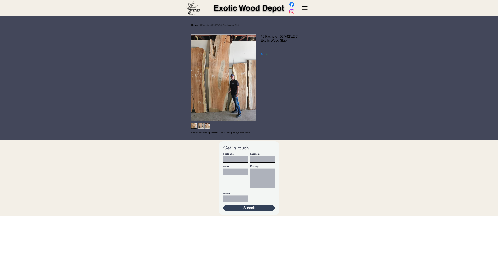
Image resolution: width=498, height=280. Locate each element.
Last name (255, 154)
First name (228, 154)
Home (194, 25)
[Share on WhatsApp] (267, 53)
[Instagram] (292, 12)
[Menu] (305, 7)
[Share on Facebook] (262, 53)
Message (254, 166)
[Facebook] (292, 4)
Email (226, 167)
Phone (226, 194)
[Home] (193, 8)
